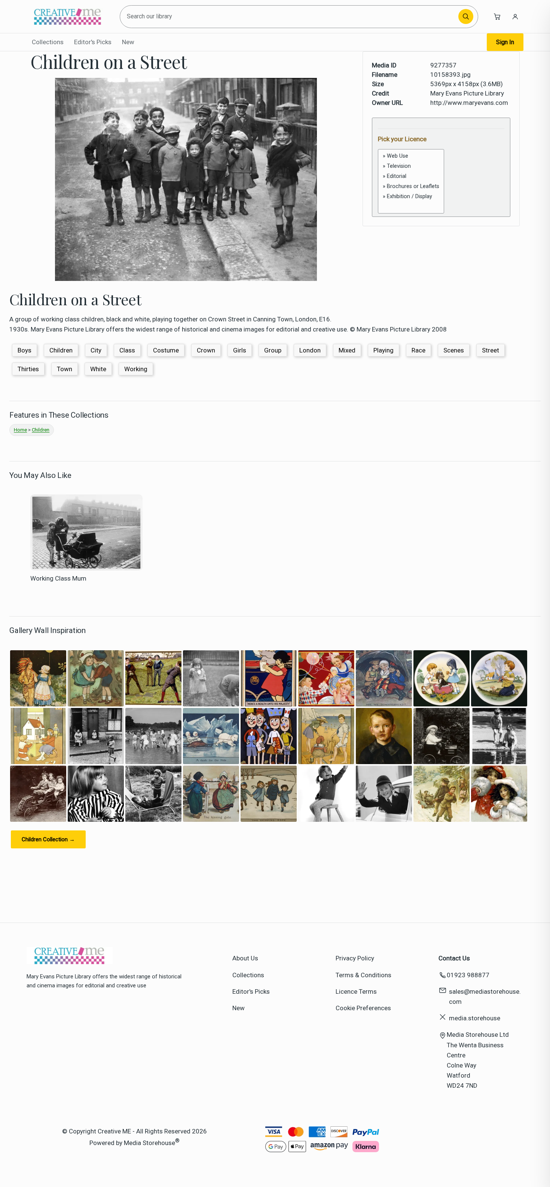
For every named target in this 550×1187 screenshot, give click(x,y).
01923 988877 (468, 975)
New (128, 42)
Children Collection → (48, 839)
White (98, 369)
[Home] (68, 16)
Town (64, 369)
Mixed (347, 350)
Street (490, 350)
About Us (245, 958)
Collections (48, 42)
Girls (239, 350)
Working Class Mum (58, 578)
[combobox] (290, 17)
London (310, 350)
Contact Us (454, 958)
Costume (166, 350)
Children (61, 350)
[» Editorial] (411, 176)
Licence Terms (356, 991)
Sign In (505, 42)
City (96, 350)
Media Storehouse (149, 1142)
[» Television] (411, 166)
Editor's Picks (92, 42)
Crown (206, 350)
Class (127, 350)
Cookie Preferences (363, 1008)
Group (272, 350)
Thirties (28, 369)
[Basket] (497, 16)
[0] (411, 205)
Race (418, 350)
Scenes (453, 350)
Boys (24, 350)
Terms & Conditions (363, 975)
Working (135, 369)
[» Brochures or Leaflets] (411, 186)
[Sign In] (515, 16)
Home (20, 430)
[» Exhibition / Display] (411, 196)
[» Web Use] (411, 156)
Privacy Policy (355, 958)
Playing (383, 350)
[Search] (465, 16)
